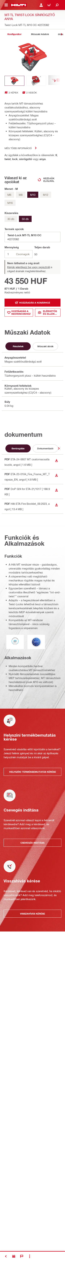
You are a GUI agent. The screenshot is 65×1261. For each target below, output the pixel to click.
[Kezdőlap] (18, 5)
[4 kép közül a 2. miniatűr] (36, 81)
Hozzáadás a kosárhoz (34, 302)
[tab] (14, 34)
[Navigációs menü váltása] (6, 5)
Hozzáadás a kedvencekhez (21, 312)
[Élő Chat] (22, 1256)
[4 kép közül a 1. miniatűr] (14, 81)
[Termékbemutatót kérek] (14, 1256)
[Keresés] (57, 5)
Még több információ (18, 148)
